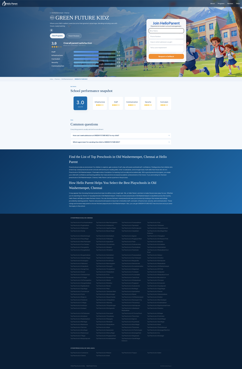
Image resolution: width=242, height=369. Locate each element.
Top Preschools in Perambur (155, 308)
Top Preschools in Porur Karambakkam (82, 222)
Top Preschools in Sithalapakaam (131, 280)
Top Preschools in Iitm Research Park (157, 239)
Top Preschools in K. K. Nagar (79, 277)
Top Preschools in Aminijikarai (79, 316)
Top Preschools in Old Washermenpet (158, 266)
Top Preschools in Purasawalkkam (131, 222)
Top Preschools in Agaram (129, 236)
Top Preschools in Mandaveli (104, 321)
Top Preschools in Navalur (103, 286)
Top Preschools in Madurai (103, 352)
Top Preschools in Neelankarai (79, 324)
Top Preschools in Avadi (154, 324)
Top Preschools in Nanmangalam (105, 263)
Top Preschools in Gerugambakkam (81, 283)
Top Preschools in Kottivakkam (156, 244)
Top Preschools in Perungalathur (80, 247)
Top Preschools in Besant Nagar (105, 231)
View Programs (57, 36)
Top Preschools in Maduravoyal (79, 333)
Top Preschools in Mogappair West (132, 239)
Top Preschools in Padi (153, 222)
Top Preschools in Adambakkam (156, 247)
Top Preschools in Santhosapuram (131, 228)
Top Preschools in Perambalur (130, 250)
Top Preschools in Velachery (104, 302)
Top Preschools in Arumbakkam (105, 236)
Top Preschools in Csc (153, 333)
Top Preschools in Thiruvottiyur (130, 316)
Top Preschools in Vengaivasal (130, 335)
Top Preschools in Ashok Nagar (130, 324)
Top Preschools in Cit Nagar (78, 302)
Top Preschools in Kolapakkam (79, 266)
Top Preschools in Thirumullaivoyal (157, 327)
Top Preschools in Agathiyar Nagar (106, 228)
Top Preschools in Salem (154, 352)
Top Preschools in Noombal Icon (156, 277)
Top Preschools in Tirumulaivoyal (80, 291)
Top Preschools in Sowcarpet (104, 313)
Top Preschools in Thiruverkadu (105, 316)
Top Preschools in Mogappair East (106, 335)
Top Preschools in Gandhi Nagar (156, 319)
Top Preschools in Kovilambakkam (106, 338)
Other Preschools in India (78, 366)
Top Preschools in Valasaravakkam (157, 294)
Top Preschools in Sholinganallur (105, 308)
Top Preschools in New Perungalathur (106, 222)
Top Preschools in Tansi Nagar (155, 321)
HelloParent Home (91, 366)
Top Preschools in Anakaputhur (105, 225)
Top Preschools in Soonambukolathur (132, 266)
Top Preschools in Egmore (129, 319)
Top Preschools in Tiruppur (129, 352)
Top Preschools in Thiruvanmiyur (131, 302)
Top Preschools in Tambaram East (80, 274)
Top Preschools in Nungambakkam (80, 255)
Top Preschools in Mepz (103, 288)
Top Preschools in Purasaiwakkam (131, 255)
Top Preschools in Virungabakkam (80, 250)
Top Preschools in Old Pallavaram (80, 313)
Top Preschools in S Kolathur (155, 258)
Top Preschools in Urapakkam (130, 231)
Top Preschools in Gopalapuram (156, 286)
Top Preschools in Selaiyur (154, 255)
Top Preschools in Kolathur (154, 297)
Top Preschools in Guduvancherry (131, 244)
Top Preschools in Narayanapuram (80, 338)
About (212, 3)
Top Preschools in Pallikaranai (79, 263)
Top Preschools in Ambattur (155, 241)
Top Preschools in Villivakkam (104, 250)
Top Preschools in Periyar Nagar (80, 239)
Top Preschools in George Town (80, 269)
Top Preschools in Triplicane (78, 327)
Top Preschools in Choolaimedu (105, 244)
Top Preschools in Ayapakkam (104, 241)
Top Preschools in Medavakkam (156, 263)
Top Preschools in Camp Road (130, 277)
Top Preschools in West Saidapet (156, 300)
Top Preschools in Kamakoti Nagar (80, 258)
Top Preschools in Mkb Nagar (79, 321)
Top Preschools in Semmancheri (131, 263)
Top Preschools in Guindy (78, 231)
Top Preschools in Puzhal (78, 294)
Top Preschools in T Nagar (78, 335)
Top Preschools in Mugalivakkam (80, 225)
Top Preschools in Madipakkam (105, 272)
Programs (221, 3)
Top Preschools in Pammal (154, 291)
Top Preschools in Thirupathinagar (106, 305)
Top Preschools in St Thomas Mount (132, 313)
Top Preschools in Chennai (78, 355)
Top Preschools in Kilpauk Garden (105, 297)
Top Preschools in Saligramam (130, 269)
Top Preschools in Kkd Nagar (130, 288)
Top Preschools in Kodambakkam (157, 302)
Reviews (230, 3)
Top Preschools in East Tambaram (131, 258)
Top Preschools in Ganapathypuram (157, 228)
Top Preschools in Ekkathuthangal (80, 236)
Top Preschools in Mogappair (130, 283)
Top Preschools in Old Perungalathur (81, 280)
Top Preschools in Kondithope (105, 260)
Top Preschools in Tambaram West (106, 291)
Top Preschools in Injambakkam (131, 291)
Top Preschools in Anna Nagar (79, 330)
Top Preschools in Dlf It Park (155, 269)
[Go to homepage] (9, 3)
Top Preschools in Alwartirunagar (105, 294)
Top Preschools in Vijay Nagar (79, 288)
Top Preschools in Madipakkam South (158, 274)
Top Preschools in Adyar (103, 327)
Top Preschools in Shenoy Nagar (105, 333)
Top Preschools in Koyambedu (130, 321)
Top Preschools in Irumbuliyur (79, 305)
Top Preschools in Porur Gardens (80, 244)
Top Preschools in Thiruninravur (130, 327)
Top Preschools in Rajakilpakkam (80, 286)
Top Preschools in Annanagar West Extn (158, 330)
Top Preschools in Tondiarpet (130, 272)
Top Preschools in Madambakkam (80, 319)
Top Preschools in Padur (128, 241)
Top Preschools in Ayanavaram (105, 330)
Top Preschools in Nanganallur (130, 260)
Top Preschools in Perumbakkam (131, 247)
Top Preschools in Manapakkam (105, 324)
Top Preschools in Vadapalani (155, 272)
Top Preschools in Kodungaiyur (79, 260)
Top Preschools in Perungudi (104, 266)
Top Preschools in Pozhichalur (155, 316)
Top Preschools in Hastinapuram (131, 305)
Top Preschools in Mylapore (78, 297)
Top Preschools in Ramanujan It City (132, 300)
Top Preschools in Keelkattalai (105, 258)
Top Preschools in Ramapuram (105, 277)
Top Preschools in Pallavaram (104, 239)
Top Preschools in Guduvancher (131, 286)
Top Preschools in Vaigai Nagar (156, 288)
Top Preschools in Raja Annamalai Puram (158, 305)
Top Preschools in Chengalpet (156, 236)
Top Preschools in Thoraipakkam (105, 269)
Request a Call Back (166, 56)
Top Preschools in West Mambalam (81, 241)
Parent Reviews (73, 36)
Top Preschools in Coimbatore (79, 352)
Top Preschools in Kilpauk (129, 294)
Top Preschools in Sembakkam (105, 255)
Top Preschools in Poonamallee (131, 274)
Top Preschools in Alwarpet (104, 247)
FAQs (238, 3)
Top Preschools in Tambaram (155, 225)
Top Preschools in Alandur (103, 280)
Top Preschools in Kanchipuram (156, 260)
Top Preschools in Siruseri (78, 272)
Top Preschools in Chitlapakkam (105, 300)
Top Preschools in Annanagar (155, 335)
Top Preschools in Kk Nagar (155, 313)
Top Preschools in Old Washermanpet (132, 297)
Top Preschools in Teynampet (130, 225)
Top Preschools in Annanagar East (131, 333)
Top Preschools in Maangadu (104, 319)
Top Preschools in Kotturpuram (156, 283)
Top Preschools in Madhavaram (79, 228)
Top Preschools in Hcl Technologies (132, 330)
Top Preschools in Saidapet (78, 308)
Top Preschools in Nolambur (104, 283)
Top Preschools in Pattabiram (79, 300)
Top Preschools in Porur (103, 274)
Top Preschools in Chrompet (155, 280)
